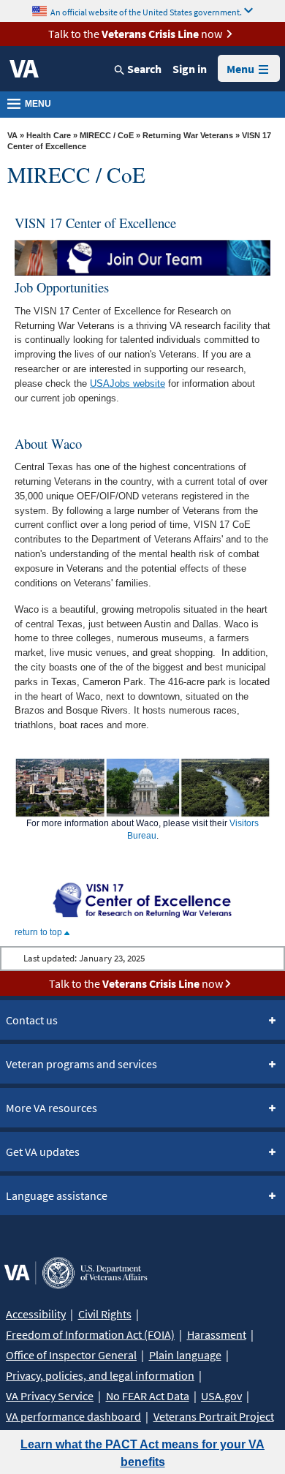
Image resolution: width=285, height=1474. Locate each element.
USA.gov (221, 1395)
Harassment (216, 1334)
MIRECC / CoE (107, 135)
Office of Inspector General (71, 1355)
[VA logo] (24, 69)
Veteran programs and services (81, 1064)
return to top (39, 932)
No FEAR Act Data (147, 1395)
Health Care (48, 135)
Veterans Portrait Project (213, 1416)
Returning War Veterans (187, 135)
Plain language (185, 1355)
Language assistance (56, 1195)
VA (12, 135)
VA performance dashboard (73, 1416)
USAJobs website (127, 383)
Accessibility (36, 1314)
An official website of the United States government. (146, 11)
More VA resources (51, 1107)
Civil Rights (105, 1314)
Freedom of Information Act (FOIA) (90, 1334)
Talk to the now (135, 33)
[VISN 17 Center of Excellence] (142, 899)
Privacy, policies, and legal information (100, 1375)
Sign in (189, 69)
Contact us (32, 1020)
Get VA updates (43, 1151)
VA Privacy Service (50, 1395)
